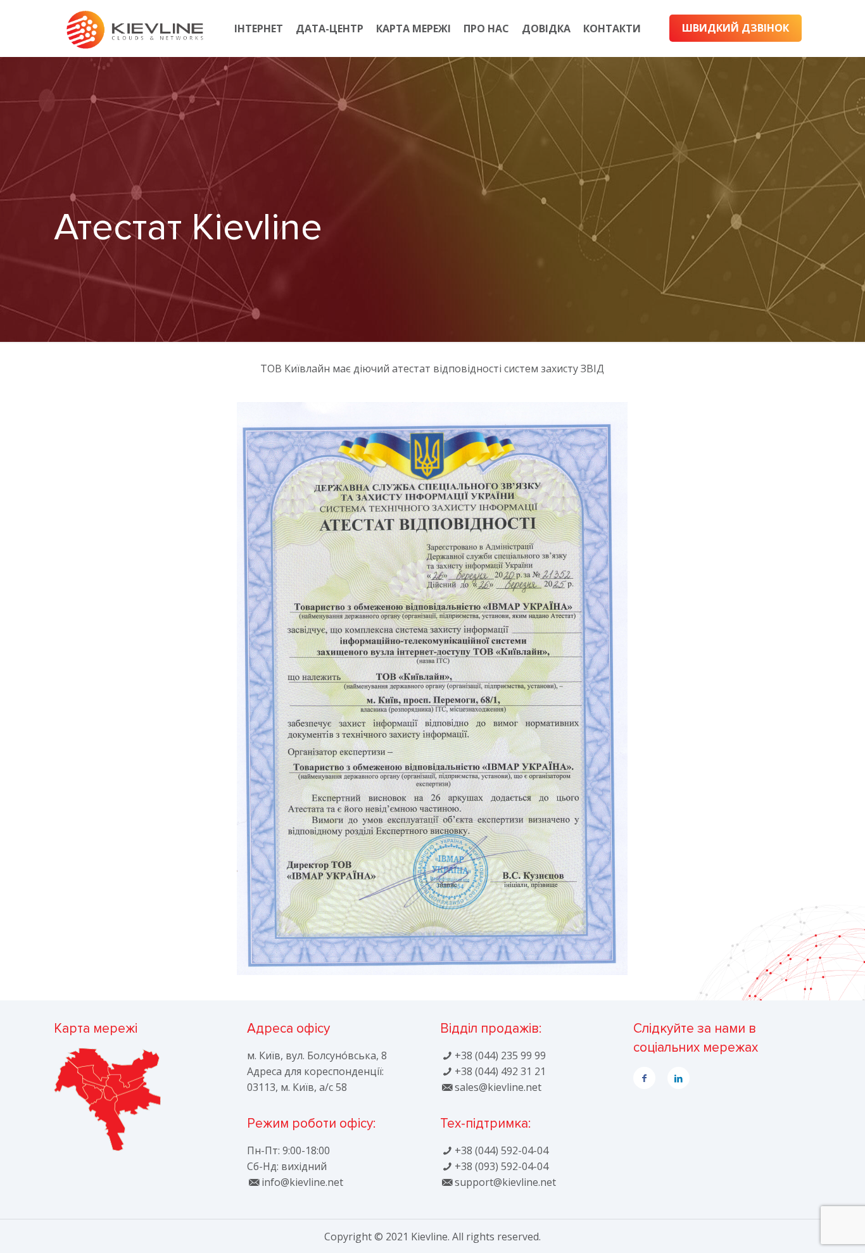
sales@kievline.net (498, 1087)
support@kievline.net (505, 1182)
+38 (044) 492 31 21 (500, 1071)
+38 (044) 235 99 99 (500, 1055)
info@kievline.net (302, 1182)
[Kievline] (134, 28)
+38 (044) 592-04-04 (501, 1150)
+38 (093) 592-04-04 (501, 1166)
